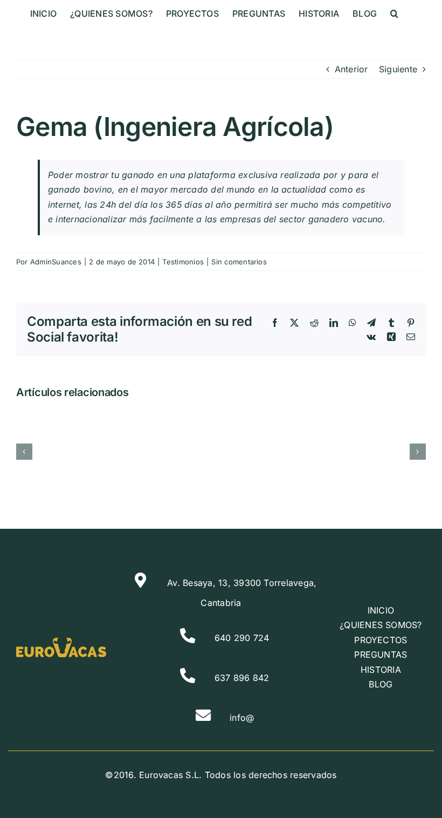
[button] (394, 13)
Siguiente (398, 69)
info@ (242, 717)
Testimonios (183, 261)
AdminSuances (55, 261)
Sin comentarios (239, 261)
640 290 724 (242, 637)
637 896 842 (242, 677)
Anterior (351, 69)
